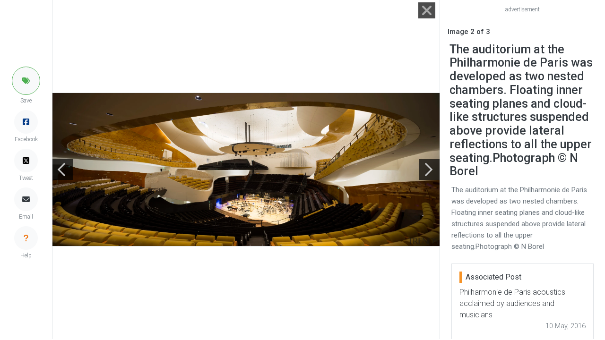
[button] (26, 81)
